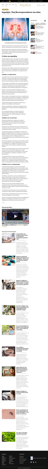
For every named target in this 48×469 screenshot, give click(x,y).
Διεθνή (3, 462)
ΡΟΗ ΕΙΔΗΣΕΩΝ (34, 20)
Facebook (4, 226)
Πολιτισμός (4, 464)
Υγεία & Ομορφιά (12, 458)
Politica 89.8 (6, 5)
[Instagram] (35, 462)
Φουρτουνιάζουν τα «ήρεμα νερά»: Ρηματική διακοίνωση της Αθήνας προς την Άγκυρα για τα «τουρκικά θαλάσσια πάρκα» (39, 27)
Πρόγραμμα (21, 456)
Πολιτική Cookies (22, 460)
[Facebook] (31, 462)
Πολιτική (10, 460)
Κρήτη (10, 4)
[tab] (33, 23)
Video (10, 462)
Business (13, 4)
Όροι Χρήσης (21, 461)
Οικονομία (11, 459)
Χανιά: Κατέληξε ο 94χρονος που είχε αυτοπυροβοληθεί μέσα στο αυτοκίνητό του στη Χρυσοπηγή (39, 53)
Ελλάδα (36, 31)
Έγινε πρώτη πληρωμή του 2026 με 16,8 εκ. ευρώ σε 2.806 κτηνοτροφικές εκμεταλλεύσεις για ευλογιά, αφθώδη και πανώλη (39, 33)
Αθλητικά (3, 459)
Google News (20, 225)
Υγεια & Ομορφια (5, 9)
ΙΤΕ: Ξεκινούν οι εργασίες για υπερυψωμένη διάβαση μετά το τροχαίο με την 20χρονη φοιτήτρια (39, 47)
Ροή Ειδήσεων (11, 463)
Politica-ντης (3, 5)
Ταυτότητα (21, 463)
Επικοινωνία (21, 457)
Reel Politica (11, 461)
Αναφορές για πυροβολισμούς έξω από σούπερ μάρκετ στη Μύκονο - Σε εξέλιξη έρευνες (39, 40)
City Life (16, 5)
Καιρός (3, 463)
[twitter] (33, 462)
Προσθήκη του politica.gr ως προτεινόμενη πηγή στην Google (16, 42)
